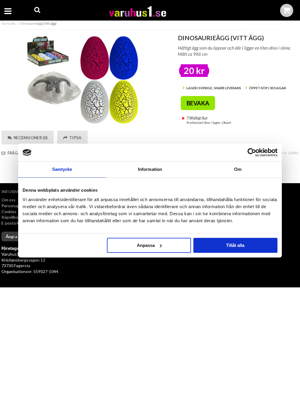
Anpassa (146, 245)
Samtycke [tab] (62, 169)
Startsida (8, 23)
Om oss (8, 199)
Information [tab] (150, 169)
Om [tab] (237, 169)
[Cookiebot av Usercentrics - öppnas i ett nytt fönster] (251, 152)
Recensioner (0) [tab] (29, 137)
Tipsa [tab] (74, 137)
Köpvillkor (10, 217)
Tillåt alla (235, 245)
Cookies (8, 211)
